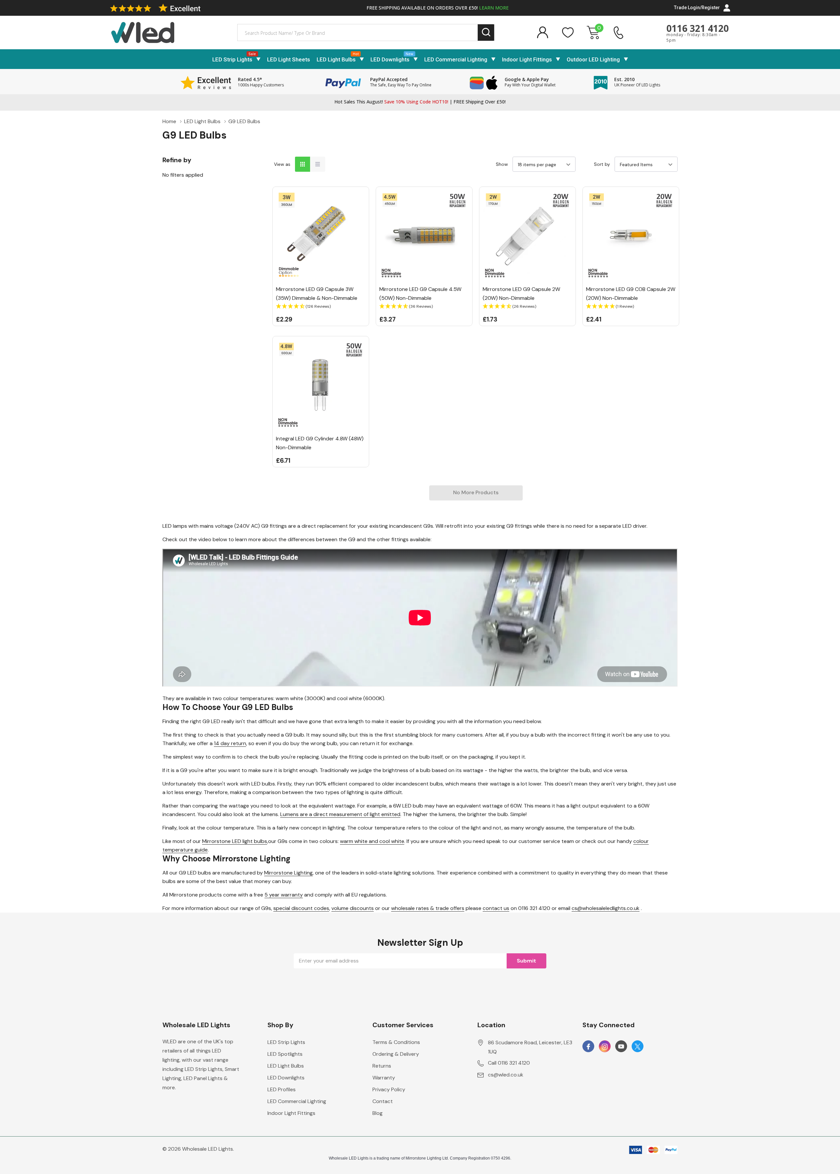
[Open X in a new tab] (637, 1046)
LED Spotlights (285, 1054)
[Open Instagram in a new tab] (604, 1046)
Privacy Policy (388, 1089)
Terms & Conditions (396, 1042)
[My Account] (542, 32)
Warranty (383, 1077)
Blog (377, 1113)
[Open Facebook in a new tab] (588, 1046)
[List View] (317, 164)
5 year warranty (283, 894)
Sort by (602, 164)
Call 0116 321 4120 (509, 1062)
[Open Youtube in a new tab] (621, 1046)
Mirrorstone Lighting (288, 872)
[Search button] (486, 32)
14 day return (230, 743)
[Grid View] (302, 164)
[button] (321, 306)
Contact (382, 1101)
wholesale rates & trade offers (427, 908)
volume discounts (352, 908)
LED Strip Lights (232, 59)
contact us (496, 908)
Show (502, 164)
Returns (381, 1065)
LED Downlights (390, 59)
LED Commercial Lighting (455, 59)
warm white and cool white (372, 841)
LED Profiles (281, 1089)
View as (282, 164)
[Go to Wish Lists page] (568, 32)
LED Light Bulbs (336, 59)
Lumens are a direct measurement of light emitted (340, 814)
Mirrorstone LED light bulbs (234, 841)
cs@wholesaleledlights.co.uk (606, 908)
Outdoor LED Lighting (593, 59)
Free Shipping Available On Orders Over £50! (438, 8)
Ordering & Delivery (395, 1054)
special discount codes (301, 908)
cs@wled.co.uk (505, 1074)
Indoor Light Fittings (527, 59)
